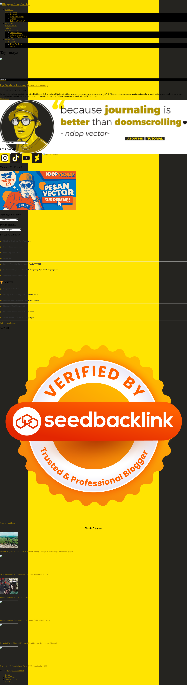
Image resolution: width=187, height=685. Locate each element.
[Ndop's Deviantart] (37, 158)
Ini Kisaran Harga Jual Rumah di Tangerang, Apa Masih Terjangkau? (30, 270)
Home (7, 675)
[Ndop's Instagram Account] (5, 158)
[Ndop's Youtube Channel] (26, 158)
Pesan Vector (10, 40)
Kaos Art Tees (16, 45)
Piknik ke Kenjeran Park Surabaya (17, 241)
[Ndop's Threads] (50, 158)
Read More (4, 98)
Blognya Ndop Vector (15, 670)
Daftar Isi (11, 24)
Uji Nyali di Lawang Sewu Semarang (24, 85)
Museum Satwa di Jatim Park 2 (15, 276)
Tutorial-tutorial (11, 679)
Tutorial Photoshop (17, 35)
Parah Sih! (7, 258)
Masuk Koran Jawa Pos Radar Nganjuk (18, 318)
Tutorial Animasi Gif (18, 37)
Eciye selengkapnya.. (8, 323)
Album (17, 20)
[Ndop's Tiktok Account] (15, 158)
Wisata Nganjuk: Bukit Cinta (14, 253)
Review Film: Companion (13, 247)
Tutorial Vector (16, 33)
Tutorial (12, 29)
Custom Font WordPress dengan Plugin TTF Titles (22, 264)
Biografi (17, 15)
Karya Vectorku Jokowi (12, 289)
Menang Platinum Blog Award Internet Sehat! (21, 295)
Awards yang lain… (8, 523)
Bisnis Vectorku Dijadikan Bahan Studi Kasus (21, 300)
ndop (2, 90)
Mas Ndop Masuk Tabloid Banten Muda (18, 312)
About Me (11, 11)
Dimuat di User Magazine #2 (14, 306)
